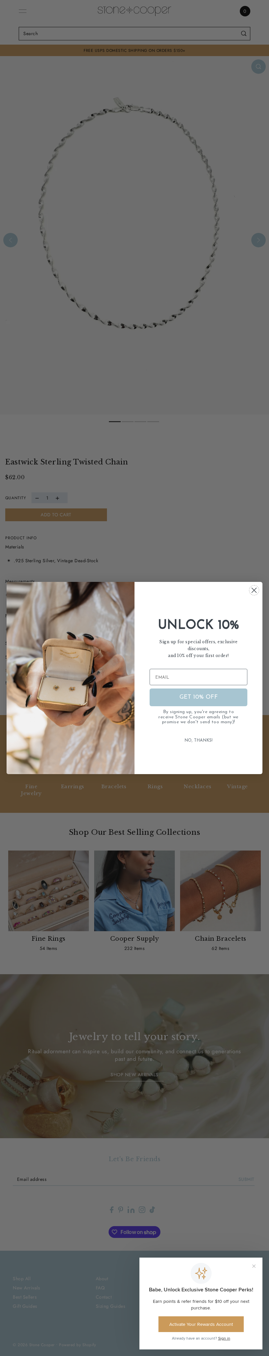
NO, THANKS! (198, 740)
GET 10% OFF (198, 697)
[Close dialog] (254, 590)
